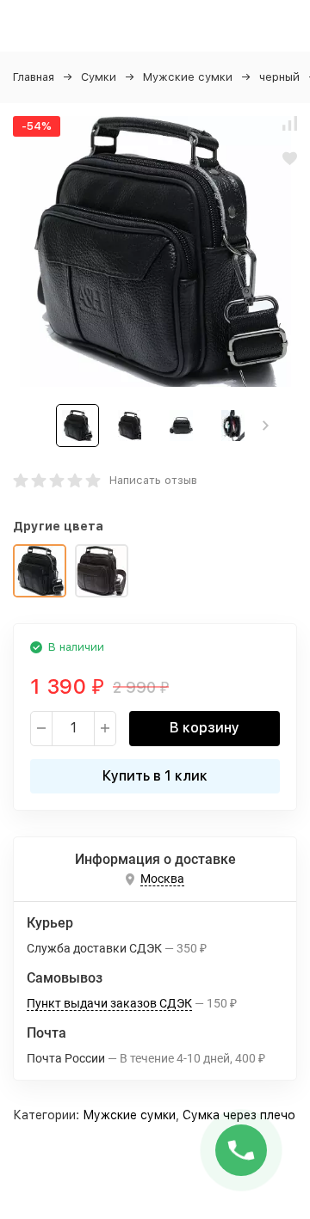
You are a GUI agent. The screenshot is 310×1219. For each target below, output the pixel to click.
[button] (265, 425)
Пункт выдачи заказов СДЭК (109, 1003)
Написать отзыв (153, 480)
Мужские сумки (187, 76)
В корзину (204, 728)
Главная (33, 76)
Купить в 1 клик (155, 776)
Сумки (98, 76)
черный (279, 76)
